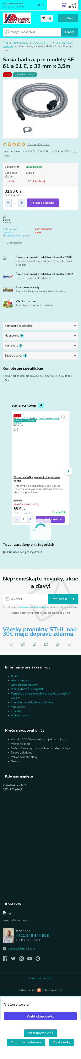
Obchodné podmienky (24, 685)
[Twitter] (15, 960)
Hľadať (69, 32)
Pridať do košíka (42, 203)
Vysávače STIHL (42, 43)
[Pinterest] (38, 960)
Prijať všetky (61, 1042)
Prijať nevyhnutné (40, 1033)
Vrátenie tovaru (20, 715)
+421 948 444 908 (13, 3)
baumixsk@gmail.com (21, 949)
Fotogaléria (18, 707)
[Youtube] (31, 960)
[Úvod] (18, 18)
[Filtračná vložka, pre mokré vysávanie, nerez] (41, 443)
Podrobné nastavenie (26, 1042)
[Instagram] (23, 960)
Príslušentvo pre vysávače (24, 552)
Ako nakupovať (20, 680)
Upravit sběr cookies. (40, 978)
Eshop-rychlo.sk (52, 990)
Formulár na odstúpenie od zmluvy (32, 702)
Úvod (5, 43)
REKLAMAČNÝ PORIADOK (27, 689)
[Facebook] (7, 960)
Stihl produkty (20, 43)
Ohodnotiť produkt (38, 144)
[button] (68, 471)
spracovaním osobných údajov (33, 607)
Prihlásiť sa (60, 599)
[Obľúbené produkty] (43, 18)
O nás (14, 676)
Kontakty (16, 711)
